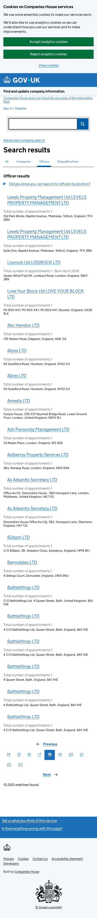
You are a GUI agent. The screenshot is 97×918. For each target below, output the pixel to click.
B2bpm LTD (18, 537)
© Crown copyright (48, 907)
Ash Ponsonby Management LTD (38, 429)
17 (39, 754)
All (6, 161)
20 (71, 754)
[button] (46, 184)
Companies (23, 161)
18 (49, 754)
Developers (11, 863)
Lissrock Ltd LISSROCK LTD (33, 262)
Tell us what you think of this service (29, 820)
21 (81, 754)
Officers (44, 161)
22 (9, 764)
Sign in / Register (14, 108)
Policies (8, 859)
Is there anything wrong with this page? (32, 828)
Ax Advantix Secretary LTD (32, 479)
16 (29, 754)
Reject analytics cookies (48, 54)
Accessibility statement (67, 859)
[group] (48, 184)
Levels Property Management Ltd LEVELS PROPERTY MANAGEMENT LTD (46, 199)
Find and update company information (34, 91)
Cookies (23, 859)
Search (82, 124)
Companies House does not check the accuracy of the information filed (48, 100)
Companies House (27, 871)
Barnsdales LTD (22, 562)
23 (20, 764)
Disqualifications (68, 161)
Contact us (40, 859)
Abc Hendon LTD (23, 325)
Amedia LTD (18, 400)
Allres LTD (16, 350)
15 (19, 754)
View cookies (49, 65)
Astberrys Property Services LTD (38, 454)
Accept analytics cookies (49, 42)
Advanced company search (24, 140)
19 (60, 754)
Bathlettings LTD (23, 587)
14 (8, 754)
